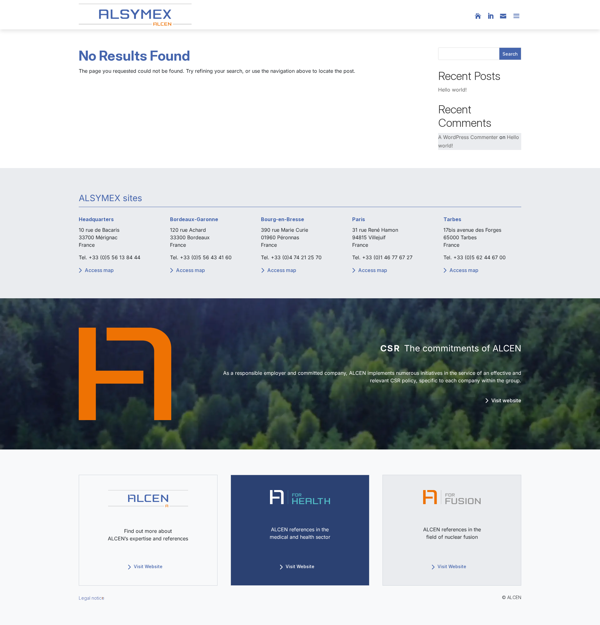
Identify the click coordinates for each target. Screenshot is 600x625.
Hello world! (452, 90)
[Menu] (515, 16)
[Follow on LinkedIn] (494, 16)
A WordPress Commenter (468, 137)
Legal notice (91, 598)
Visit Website (148, 566)
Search (510, 54)
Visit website (506, 400)
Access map (99, 270)
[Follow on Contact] (505, 16)
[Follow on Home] (481, 16)
